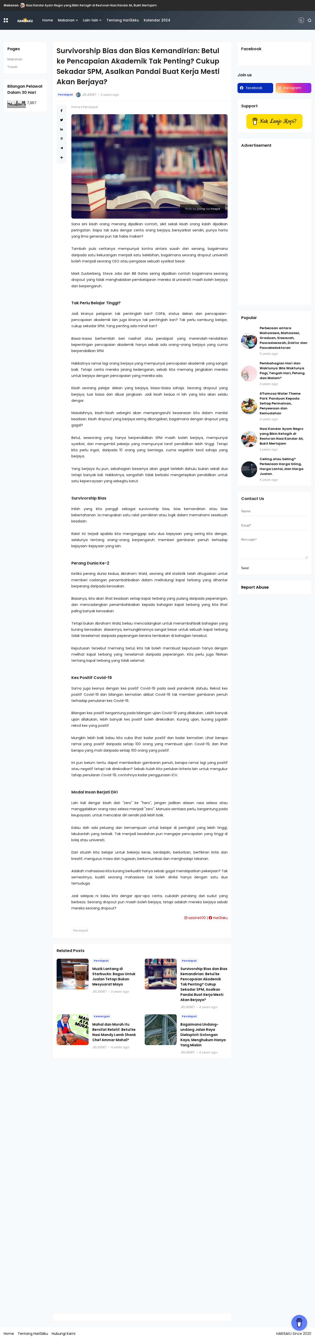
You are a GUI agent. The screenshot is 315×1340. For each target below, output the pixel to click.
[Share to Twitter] (61, 120)
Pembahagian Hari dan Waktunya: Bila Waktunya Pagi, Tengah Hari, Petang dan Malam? (282, 370)
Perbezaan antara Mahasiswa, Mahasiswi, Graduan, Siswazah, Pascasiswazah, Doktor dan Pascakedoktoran (283, 338)
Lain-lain (90, 20)
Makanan (11, 5)
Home (47, 20)
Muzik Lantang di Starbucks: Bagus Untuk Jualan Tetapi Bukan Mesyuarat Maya (113, 976)
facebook (254, 87)
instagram (292, 87)
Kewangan (102, 1016)
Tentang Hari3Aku (123, 20)
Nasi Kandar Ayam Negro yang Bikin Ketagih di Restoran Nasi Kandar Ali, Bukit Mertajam (91, 5)
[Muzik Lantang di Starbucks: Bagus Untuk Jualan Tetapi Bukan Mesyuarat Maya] (73, 974)
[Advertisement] (274, 227)
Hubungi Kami (63, 1333)
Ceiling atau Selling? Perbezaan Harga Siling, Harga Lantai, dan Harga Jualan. (281, 466)
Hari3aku (220, 917)
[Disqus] (142, 1126)
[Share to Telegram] (61, 148)
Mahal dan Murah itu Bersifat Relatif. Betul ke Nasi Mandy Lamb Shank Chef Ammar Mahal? (114, 1032)
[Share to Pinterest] (62, 139)
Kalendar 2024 (157, 20)
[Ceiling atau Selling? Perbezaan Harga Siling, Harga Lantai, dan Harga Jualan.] (249, 469)
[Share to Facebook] (62, 111)
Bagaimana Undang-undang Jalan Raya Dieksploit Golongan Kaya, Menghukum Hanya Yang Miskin (203, 1035)
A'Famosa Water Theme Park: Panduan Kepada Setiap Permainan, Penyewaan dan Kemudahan (280, 403)
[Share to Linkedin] (61, 129)
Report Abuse (255, 587)
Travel (12, 67)
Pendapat (65, 95)
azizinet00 (196, 917)
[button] (6, 20)
